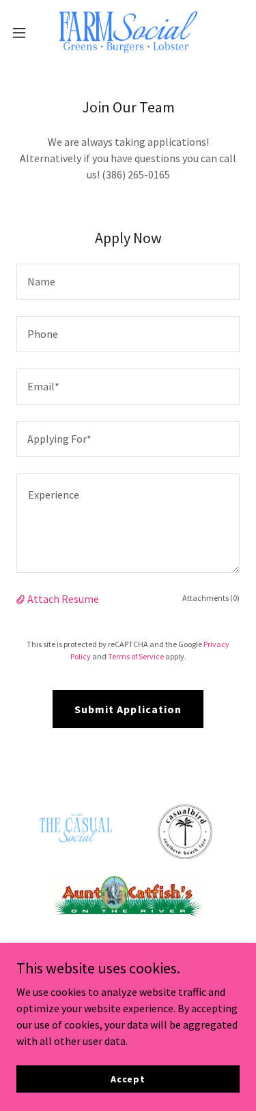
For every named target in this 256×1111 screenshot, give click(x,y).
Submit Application (127, 709)
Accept (128, 1078)
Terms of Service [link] (136, 656)
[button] (23, 32)
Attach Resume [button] (63, 599)
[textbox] (128, 282)
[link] (128, 32)
